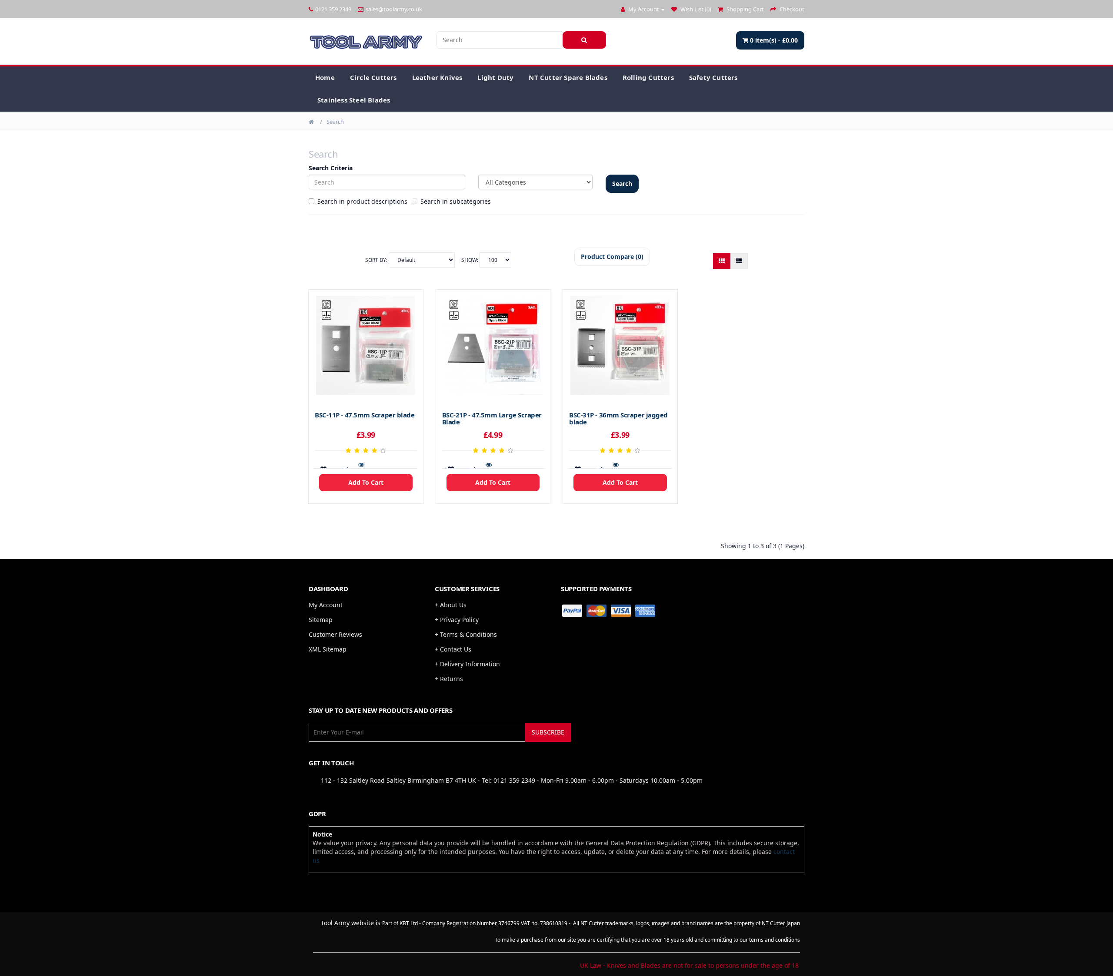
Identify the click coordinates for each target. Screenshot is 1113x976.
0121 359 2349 (333, 9)
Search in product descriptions (362, 201)
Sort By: (377, 260)
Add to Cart (365, 482)
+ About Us (451, 605)
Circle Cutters (373, 77)
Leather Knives (437, 77)
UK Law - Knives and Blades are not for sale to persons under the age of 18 (689, 965)
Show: (470, 260)
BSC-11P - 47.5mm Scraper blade (365, 414)
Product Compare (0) (612, 256)
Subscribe (548, 732)
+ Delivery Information (467, 664)
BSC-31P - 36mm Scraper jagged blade (618, 418)
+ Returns (449, 679)
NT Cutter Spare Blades (568, 77)
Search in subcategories (455, 201)
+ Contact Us (453, 649)
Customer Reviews (335, 634)
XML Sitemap (328, 649)
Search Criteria (331, 168)
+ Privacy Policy (457, 619)
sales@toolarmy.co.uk (394, 9)
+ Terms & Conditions (466, 634)
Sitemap (321, 619)
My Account (326, 605)
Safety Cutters (713, 77)
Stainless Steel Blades (353, 100)
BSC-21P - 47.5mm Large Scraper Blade (492, 418)
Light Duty (495, 77)
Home (325, 77)
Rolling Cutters (648, 77)
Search (335, 122)
